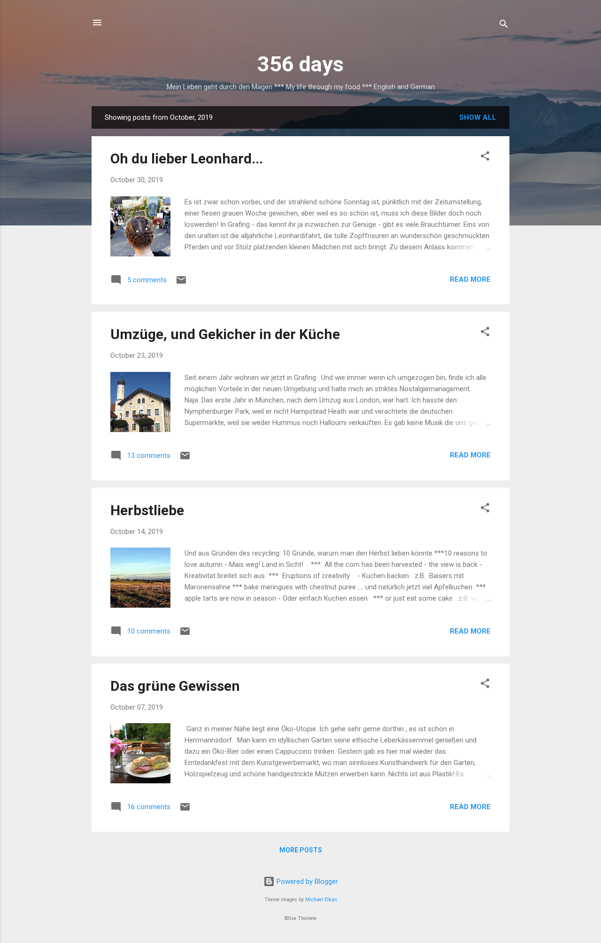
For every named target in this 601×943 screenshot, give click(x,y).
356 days (300, 64)
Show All (477, 117)
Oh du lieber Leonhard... (186, 158)
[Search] (503, 25)
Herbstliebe (147, 510)
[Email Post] (181, 283)
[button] (485, 157)
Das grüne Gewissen (175, 686)
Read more (470, 279)
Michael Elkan (321, 900)
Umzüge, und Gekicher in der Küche (225, 334)
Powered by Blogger (306, 881)
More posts (300, 850)
